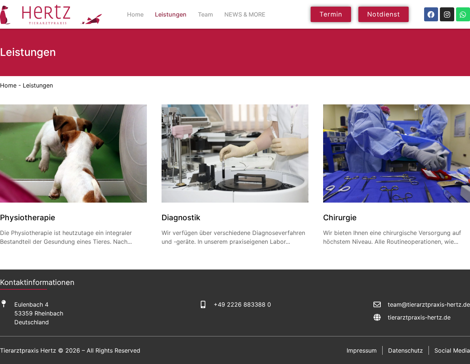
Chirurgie (340, 217)
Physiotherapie (27, 217)
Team (205, 14)
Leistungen (171, 14)
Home (135, 14)
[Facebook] (431, 14)
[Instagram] (447, 14)
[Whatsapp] (463, 14)
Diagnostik (181, 217)
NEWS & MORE (244, 14)
